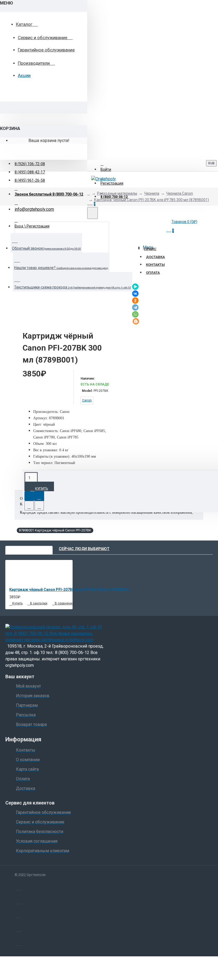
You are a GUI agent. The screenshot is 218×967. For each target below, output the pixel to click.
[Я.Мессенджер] (135, 286)
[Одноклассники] (135, 300)
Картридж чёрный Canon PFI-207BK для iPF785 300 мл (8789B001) (151, 200)
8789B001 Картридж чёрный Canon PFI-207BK (55, 530)
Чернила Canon (179, 193)
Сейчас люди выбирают (84, 549)
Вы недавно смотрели (29, 549)
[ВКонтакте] (135, 293)
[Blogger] (136, 321)
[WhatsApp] (135, 314)
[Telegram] (135, 307)
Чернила (151, 193)
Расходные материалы (117, 193)
